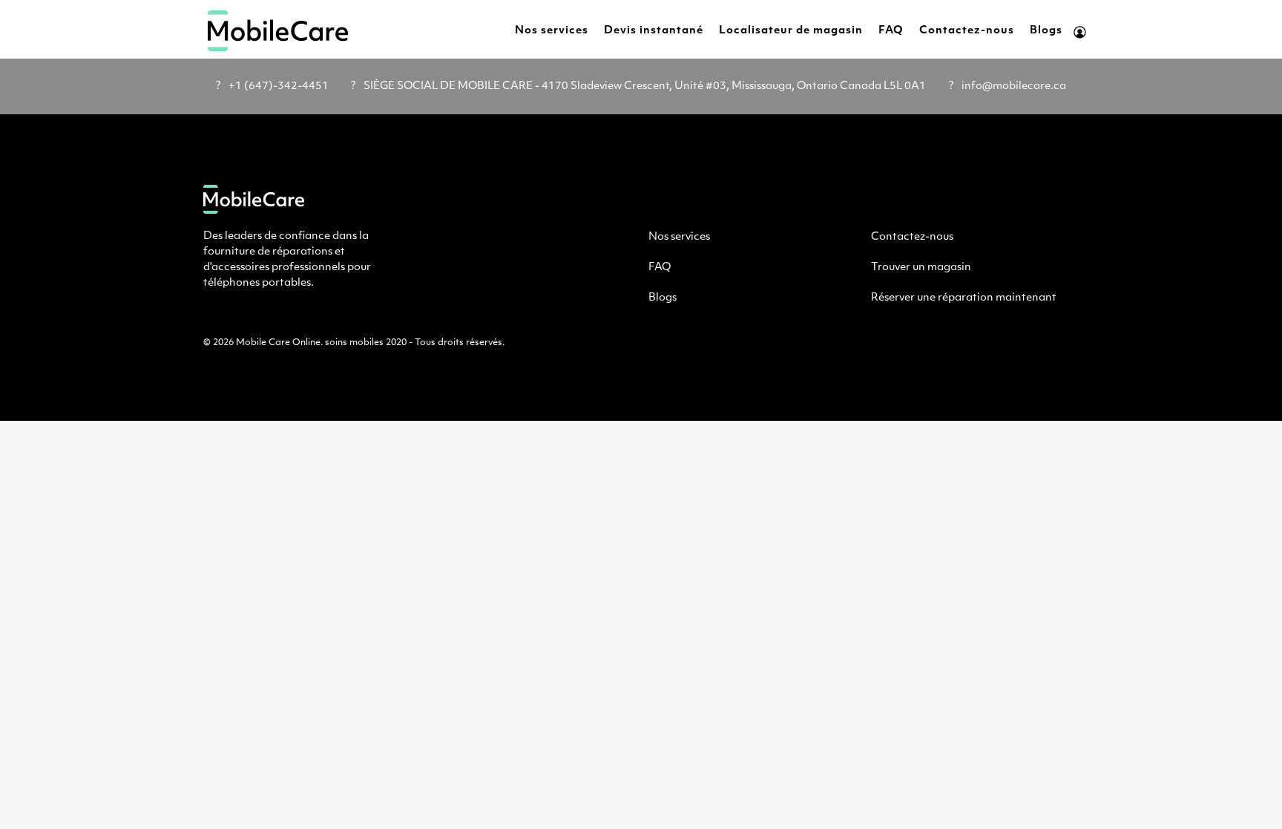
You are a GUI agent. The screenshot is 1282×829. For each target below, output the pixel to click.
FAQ (891, 30)
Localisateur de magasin (791, 30)
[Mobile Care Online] (278, 30)
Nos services (551, 30)
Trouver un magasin (921, 267)
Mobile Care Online (278, 342)
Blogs (1046, 30)
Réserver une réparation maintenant (963, 298)
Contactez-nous (966, 30)
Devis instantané (653, 30)
